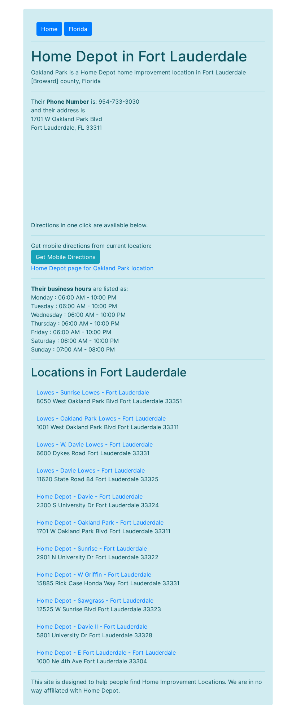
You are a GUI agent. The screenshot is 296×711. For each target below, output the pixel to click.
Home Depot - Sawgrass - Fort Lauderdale (94, 600)
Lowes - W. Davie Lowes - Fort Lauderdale (94, 444)
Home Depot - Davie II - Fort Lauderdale (91, 626)
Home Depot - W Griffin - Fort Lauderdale (93, 574)
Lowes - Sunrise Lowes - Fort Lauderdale (92, 392)
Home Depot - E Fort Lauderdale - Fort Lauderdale (106, 652)
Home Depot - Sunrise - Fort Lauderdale (91, 548)
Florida (78, 29)
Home (49, 29)
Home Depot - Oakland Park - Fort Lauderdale (100, 522)
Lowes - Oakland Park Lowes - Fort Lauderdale (101, 418)
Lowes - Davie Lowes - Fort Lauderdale (90, 470)
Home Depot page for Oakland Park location (92, 268)
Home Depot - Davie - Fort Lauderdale (89, 496)
